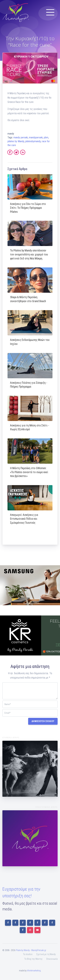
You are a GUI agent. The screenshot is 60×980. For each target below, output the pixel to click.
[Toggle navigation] (50, 12)
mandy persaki (20, 137)
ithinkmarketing (34, 970)
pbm (46, 137)
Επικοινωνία (52, 959)
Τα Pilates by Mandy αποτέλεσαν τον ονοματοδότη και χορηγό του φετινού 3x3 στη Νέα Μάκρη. (29, 254)
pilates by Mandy (16, 141)
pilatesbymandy (33, 141)
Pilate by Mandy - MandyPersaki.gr (31, 950)
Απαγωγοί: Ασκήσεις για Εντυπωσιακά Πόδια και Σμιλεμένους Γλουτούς (24, 518)
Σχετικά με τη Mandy (46, 954)
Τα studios (27, 954)
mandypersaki (36, 137)
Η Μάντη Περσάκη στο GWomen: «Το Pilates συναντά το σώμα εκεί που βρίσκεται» (29, 472)
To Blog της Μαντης (33, 959)
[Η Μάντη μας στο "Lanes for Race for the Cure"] (30, 838)
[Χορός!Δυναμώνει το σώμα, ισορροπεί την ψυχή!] (30, 769)
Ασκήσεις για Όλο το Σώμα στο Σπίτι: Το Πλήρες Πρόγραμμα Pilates (28, 207)
